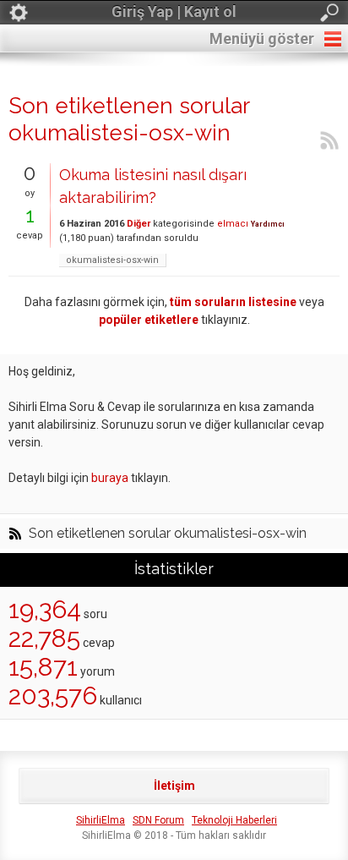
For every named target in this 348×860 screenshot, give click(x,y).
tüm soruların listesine (233, 302)
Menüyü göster (261, 38)
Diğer (138, 223)
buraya (109, 478)
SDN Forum (158, 820)
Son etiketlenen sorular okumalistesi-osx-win (168, 533)
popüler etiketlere (148, 319)
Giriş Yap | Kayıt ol (174, 11)
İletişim (174, 785)
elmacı (232, 223)
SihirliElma (100, 820)
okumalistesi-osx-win (112, 260)
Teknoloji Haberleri (234, 820)
